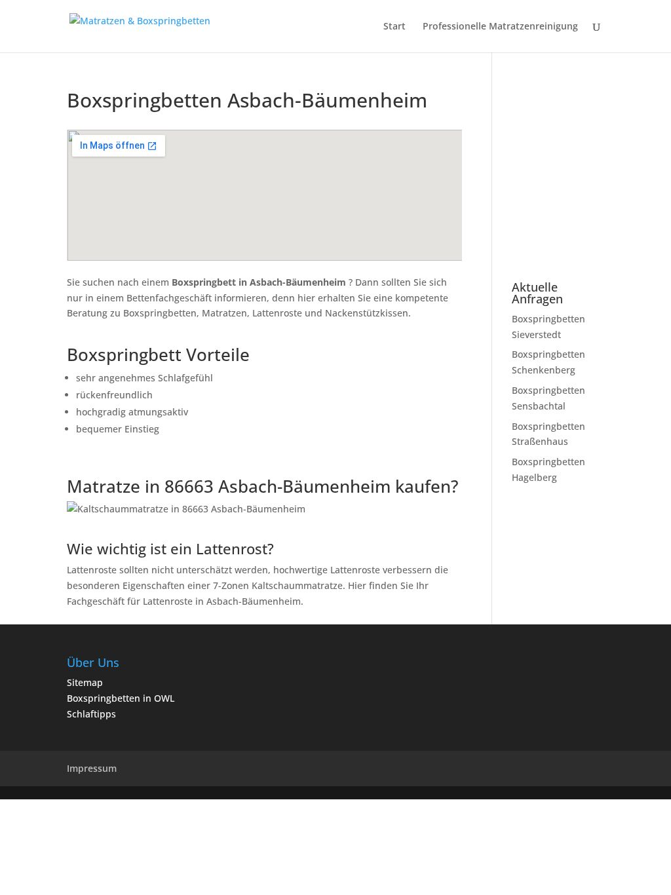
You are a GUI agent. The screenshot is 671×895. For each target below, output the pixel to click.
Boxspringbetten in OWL (120, 698)
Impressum (92, 768)
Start (394, 27)
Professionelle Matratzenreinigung (500, 27)
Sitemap (85, 682)
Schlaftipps (91, 714)
